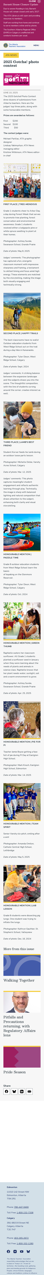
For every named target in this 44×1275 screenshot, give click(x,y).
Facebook (8, 1251)
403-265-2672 (21, 1238)
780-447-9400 (21, 1207)
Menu (36, 45)
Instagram (15, 1251)
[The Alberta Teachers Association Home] (14, 45)
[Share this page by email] (29, 1091)
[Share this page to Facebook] (7, 1091)
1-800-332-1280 (25, 1243)
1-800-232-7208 (25, 1212)
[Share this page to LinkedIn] (22, 1091)
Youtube (21, 1251)
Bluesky (28, 1251)
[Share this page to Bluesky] (14, 1091)
